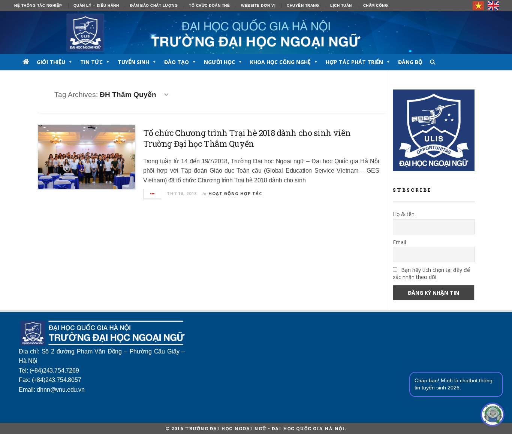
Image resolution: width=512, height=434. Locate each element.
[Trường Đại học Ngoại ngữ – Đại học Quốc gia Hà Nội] (256, 32)
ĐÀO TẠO (176, 62)
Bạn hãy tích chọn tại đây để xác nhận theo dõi (431, 273)
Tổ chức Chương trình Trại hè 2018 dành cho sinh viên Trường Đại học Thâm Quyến (247, 138)
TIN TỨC (91, 62)
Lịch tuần (341, 5)
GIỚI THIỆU (51, 62)
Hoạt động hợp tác (235, 193)
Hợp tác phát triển (354, 62)
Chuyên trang (303, 5)
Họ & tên (404, 214)
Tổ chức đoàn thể (209, 5)
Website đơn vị (258, 5)
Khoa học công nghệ (280, 62)
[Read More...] (153, 193)
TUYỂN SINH (133, 62)
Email (399, 242)
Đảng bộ (410, 62)
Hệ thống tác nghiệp (38, 5)
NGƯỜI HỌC (219, 62)
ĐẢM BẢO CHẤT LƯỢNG (154, 5)
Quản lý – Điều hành (96, 5)
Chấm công (375, 5)
